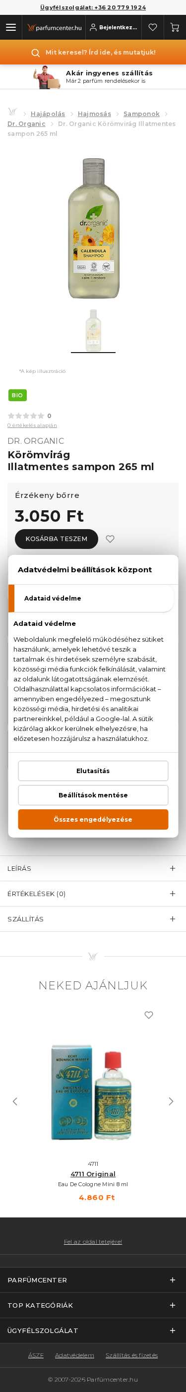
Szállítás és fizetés (132, 1355)
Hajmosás (94, 114)
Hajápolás (48, 114)
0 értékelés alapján (32, 425)
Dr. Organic (26, 123)
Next (171, 1101)
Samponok (142, 114)
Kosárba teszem (56, 539)
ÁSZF (36, 1355)
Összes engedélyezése (93, 819)
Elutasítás (93, 771)
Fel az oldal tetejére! (93, 1242)
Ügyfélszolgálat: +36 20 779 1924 (93, 7)
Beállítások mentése (93, 795)
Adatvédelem (74, 1355)
